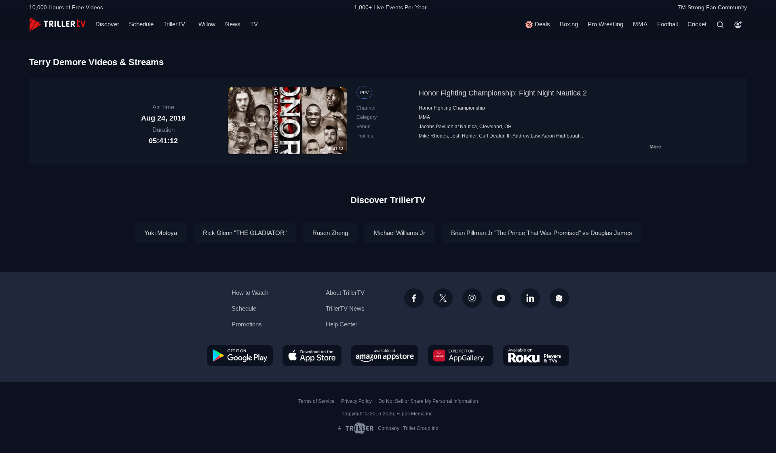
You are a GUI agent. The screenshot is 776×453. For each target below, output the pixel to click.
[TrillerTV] (57, 24)
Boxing (569, 24)
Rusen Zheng (330, 232)
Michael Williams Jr (399, 232)
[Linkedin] (530, 298)
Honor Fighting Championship (452, 108)
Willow (206, 24)
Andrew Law (526, 136)
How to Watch (250, 292)
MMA (640, 24)
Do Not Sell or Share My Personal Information (428, 401)
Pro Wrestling (605, 24)
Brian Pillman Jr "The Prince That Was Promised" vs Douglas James (541, 232)
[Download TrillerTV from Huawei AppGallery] (460, 355)
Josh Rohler (463, 136)
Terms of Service (316, 401)
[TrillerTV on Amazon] (384, 355)
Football (667, 24)
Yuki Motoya (160, 232)
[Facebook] (414, 298)
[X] (443, 298)
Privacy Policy (356, 401)
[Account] (738, 25)
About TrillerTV (345, 292)
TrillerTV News (345, 308)
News (232, 24)
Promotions (247, 324)
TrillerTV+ (176, 24)
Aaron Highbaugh (561, 136)
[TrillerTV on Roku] (536, 355)
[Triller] (559, 298)
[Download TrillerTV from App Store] (312, 355)
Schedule (141, 24)
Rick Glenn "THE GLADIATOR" (245, 232)
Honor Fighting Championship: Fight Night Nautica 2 (503, 93)
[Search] (720, 25)
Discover (107, 24)
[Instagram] (472, 298)
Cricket (696, 24)
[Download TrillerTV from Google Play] (240, 355)
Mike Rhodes (433, 136)
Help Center (341, 324)
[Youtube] (501, 298)
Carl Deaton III (494, 136)
